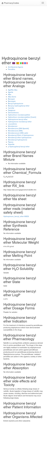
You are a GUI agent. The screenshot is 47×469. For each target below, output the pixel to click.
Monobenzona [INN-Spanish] (18, 128)
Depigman (11, 110)
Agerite (10, 92)
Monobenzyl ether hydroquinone (19, 137)
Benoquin (11, 99)
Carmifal (11, 108)
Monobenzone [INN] (15, 131)
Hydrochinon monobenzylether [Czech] (22, 117)
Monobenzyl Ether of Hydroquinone (21, 135)
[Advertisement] (23, 30)
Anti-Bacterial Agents (15, 67)
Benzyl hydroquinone (15, 103)
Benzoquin (12, 101)
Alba (9, 94)
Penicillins (11, 69)
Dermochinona (13, 112)
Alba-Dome (12, 97)
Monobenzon (12, 126)
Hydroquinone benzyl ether (17, 119)
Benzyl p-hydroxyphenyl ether (18, 106)
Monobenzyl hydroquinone (17, 140)
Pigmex (10, 142)
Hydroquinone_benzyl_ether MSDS (16, 216)
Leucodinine (12, 124)
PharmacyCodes (11, 2)
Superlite (11, 144)
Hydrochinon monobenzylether (19, 115)
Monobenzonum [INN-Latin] (18, 133)
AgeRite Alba (12, 90)
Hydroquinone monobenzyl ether (20, 121)
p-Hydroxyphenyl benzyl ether (19, 146)
